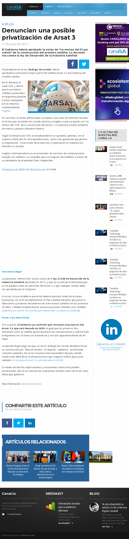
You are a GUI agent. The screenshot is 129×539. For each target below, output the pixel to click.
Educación (81, 13)
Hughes (6, 110)
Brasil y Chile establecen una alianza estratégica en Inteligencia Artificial (73, 468)
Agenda (49, 6)
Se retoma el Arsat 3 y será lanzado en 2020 (37, 360)
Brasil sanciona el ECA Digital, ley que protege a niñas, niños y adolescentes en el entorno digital (45, 471)
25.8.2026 (118, 165)
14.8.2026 (118, 220)
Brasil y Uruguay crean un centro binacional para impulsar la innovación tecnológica (17, 470)
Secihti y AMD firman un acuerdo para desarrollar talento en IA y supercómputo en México (117, 183)
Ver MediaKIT (64, 523)
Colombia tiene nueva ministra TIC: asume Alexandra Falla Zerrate (116, 210)
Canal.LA (105, 138)
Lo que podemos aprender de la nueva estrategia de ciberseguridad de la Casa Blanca (100, 470)
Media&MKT (95, 13)
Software (33, 13)
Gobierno (69, 13)
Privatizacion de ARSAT (14, 169)
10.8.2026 (118, 248)
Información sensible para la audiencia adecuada (69, 507)
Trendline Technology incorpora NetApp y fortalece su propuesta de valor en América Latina (118, 238)
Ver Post (106, 527)
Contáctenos (14, 514)
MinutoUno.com (38, 169)
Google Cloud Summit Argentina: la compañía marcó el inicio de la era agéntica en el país (118, 154)
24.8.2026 (118, 193)
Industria (45, 13)
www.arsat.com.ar (31, 383)
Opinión (107, 13)
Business (57, 13)
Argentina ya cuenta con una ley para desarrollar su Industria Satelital (40, 310)
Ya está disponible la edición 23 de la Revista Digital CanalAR (114, 507)
